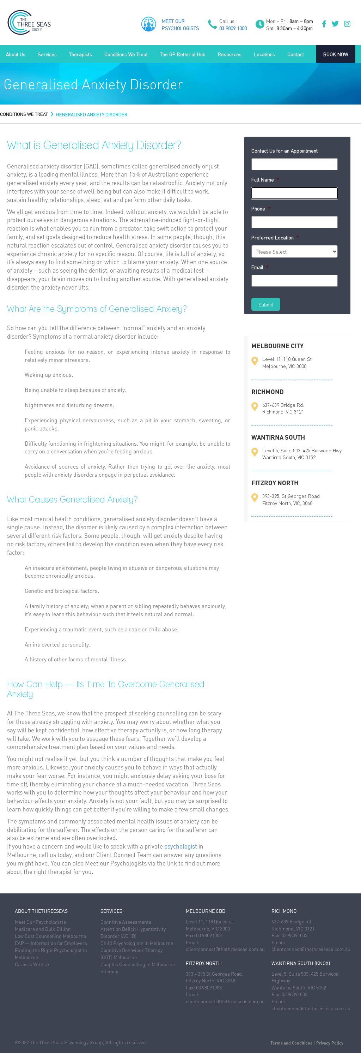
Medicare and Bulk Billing (43, 929)
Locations (264, 54)
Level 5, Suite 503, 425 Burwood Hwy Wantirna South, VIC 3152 (302, 453)
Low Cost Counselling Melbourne (50, 936)
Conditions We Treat (126, 54)
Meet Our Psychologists (40, 921)
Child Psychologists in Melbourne (136, 943)
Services (47, 54)
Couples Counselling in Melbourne (137, 964)
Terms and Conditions (291, 1043)
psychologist (180, 846)
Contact (295, 54)
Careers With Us (32, 964)
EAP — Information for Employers (51, 943)
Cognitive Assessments (125, 921)
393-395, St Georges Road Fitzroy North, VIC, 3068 (291, 499)
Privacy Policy (329, 1043)
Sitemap (109, 971)
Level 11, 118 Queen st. (210, 921)
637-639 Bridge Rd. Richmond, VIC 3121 (283, 408)
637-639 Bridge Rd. (292, 921)
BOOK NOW (335, 54)
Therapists (80, 54)
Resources (229, 54)
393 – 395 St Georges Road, (214, 973)
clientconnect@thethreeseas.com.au (225, 949)
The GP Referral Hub (183, 54)
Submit (265, 304)
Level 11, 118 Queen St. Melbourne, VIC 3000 (287, 362)
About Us (15, 54)
